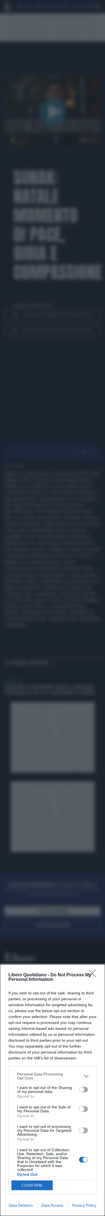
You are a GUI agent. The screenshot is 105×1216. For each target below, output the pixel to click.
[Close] (94, 975)
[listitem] (52, 1076)
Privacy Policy (84, 1205)
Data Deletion (21, 1205)
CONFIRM (32, 1185)
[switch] (83, 1089)
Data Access (52, 1205)
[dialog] (52, 1090)
